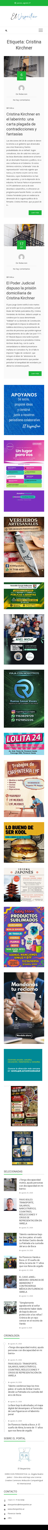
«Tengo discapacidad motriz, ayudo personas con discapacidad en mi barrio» (26, 1350)
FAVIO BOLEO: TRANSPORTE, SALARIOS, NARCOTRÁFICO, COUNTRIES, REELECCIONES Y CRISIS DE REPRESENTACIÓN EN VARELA (30, 1211)
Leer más (35, 212)
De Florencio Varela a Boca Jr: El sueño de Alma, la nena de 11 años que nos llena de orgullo (25, 1427)
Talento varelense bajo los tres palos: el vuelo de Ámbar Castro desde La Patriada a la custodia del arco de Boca (31, 1240)
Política (11, 108)
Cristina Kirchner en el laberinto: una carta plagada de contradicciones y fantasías (23, 124)
